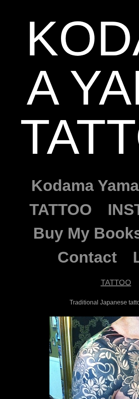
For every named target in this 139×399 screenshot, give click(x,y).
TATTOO (60, 209)
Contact (87, 257)
